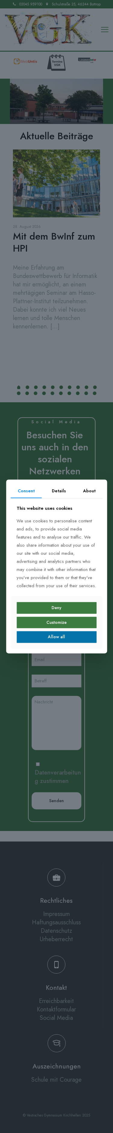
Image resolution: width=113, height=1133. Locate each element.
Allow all (56, 637)
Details (59, 491)
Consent (26, 491)
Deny (56, 608)
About (89, 491)
